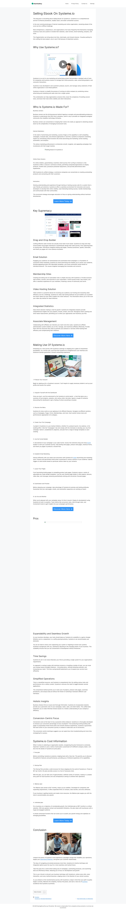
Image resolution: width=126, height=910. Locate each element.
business (85, 881)
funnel (89, 442)
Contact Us (84, 3)
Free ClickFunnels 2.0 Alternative (85, 898)
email (74, 457)
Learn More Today (61, 201)
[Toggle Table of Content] (43, 892)
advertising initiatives (46, 859)
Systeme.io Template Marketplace (43, 898)
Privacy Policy (75, 3)
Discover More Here (62, 335)
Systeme (37, 897)
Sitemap (92, 3)
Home (66, 3)
